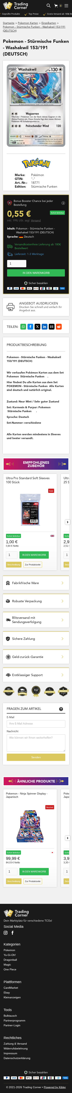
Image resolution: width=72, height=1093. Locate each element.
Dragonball (10, 959)
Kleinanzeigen (12, 997)
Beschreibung (13, 564)
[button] (56, 5)
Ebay (7, 992)
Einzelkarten (48, 23)
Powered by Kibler (55, 1087)
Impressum (10, 1053)
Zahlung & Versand (15, 1043)
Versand (36, 220)
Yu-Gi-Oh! (10, 954)
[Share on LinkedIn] (44, 327)
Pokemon (9, 950)
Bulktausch (10, 1015)
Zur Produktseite (33, 564)
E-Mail (10, 717)
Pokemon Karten (28, 23)
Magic (7, 964)
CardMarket (11, 987)
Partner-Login (12, 1025)
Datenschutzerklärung (17, 1058)
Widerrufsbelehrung (16, 1048)
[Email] (52, 327)
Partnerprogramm (14, 1020)
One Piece (10, 969)
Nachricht (12, 731)
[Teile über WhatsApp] (23, 327)
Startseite (8, 23)
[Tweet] (37, 327)
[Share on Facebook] (30, 327)
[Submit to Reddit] (59, 327)
